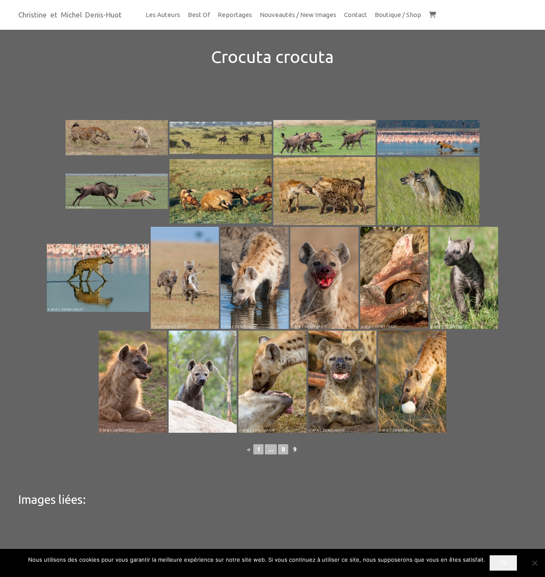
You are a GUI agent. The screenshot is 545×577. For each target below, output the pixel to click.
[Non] (534, 563)
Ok (503, 562)
